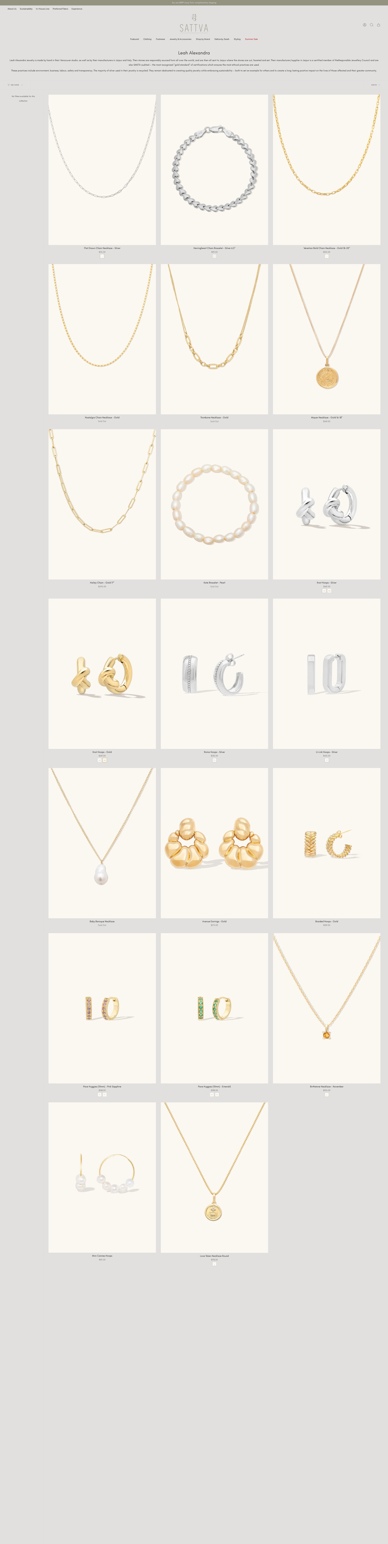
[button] (134, 39)
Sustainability (26, 9)
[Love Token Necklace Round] (214, 1177)
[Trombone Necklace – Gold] (214, 339)
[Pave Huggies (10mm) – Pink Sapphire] (102, 1008)
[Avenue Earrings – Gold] (214, 843)
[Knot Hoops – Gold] (102, 674)
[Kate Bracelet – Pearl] (214, 504)
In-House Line (42, 9)
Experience (77, 9)
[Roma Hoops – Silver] (214, 674)
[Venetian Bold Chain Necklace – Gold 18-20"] (326, 170)
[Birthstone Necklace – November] (326, 1008)
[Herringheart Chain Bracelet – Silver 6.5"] (214, 170)
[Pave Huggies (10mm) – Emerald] (214, 1008)
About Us (12, 9)
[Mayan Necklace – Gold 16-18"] (326, 339)
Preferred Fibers (60, 9)
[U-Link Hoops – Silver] (326, 674)
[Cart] (378, 24)
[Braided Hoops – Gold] (326, 843)
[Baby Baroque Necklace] (102, 843)
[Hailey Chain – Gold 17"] (102, 504)
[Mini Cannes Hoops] (102, 1177)
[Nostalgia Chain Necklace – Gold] (102, 339)
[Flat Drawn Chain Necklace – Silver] (102, 170)
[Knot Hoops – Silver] (326, 504)
